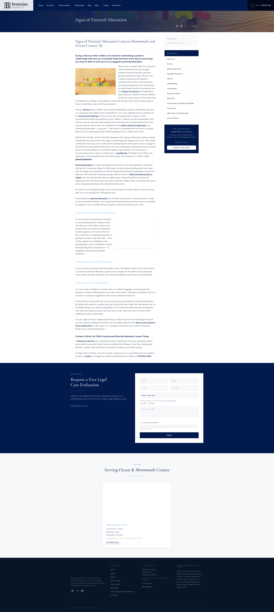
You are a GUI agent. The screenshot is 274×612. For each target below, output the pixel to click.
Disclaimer (114, 595)
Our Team (50, 5)
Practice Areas (64, 5)
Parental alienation (84, 165)
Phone (152, 403)
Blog (89, 5)
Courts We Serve (173, 118)
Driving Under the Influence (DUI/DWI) (180, 103)
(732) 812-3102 (144, 356)
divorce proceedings (88, 116)
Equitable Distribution (175, 74)
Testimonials (79, 5)
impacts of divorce (130, 91)
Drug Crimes (171, 108)
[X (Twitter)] (77, 591)
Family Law (171, 59)
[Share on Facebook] (177, 26)
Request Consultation (181, 147)
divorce (86, 109)
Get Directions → (113, 542)
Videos (106, 5)
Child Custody (172, 84)
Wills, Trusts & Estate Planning (177, 113)
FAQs (96, 5)
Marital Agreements (174, 69)
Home (41, 5)
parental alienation (99, 198)
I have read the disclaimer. (150, 423)
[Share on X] (185, 26)
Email (144, 403)
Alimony (170, 79)
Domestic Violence (173, 93)
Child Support (172, 89)
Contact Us (116, 5)
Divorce (170, 64)
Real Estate (171, 98)
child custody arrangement (133, 125)
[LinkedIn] (82, 591)
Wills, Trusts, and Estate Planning (121, 591)
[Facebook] (72, 591)
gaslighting (122, 153)
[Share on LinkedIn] (181, 26)
